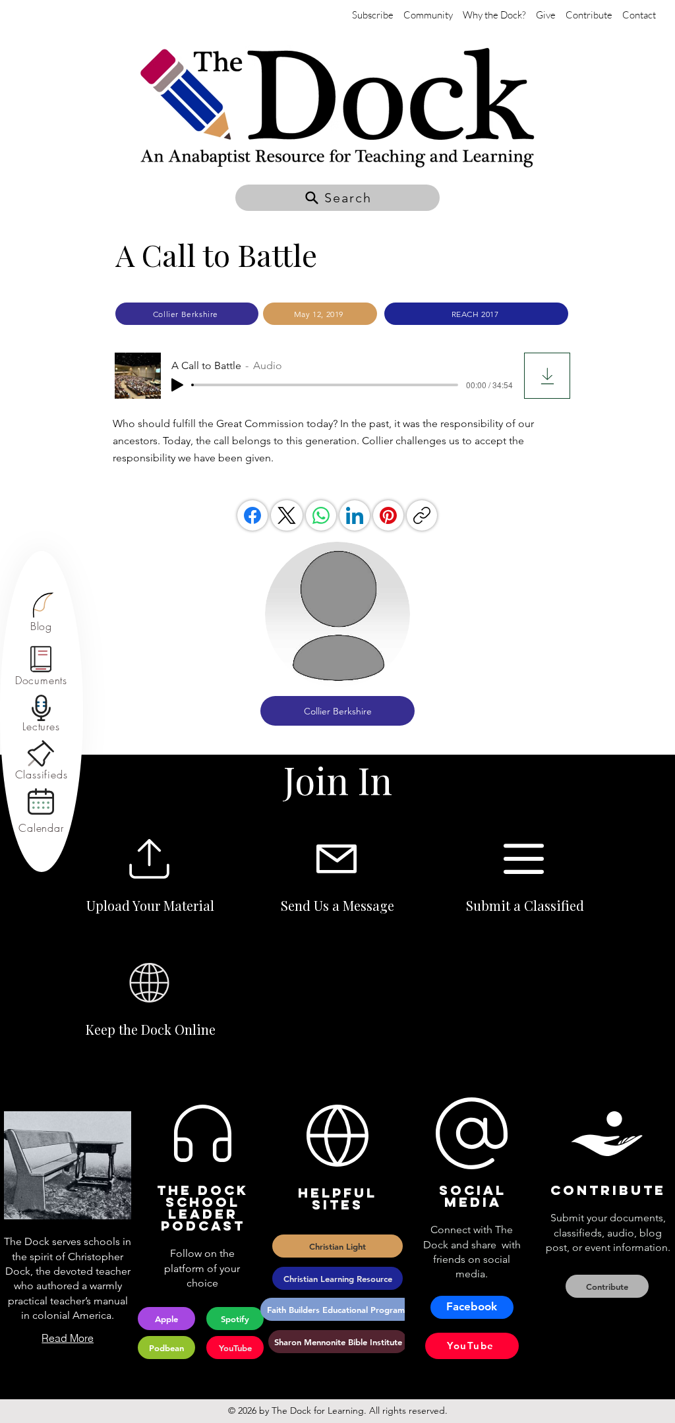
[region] (41, 612)
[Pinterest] (388, 515)
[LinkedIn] (354, 515)
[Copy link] (422, 515)
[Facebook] (252, 515)
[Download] (547, 376)
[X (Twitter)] (287, 515)
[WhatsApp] (321, 515)
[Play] (177, 385)
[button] (337, 198)
